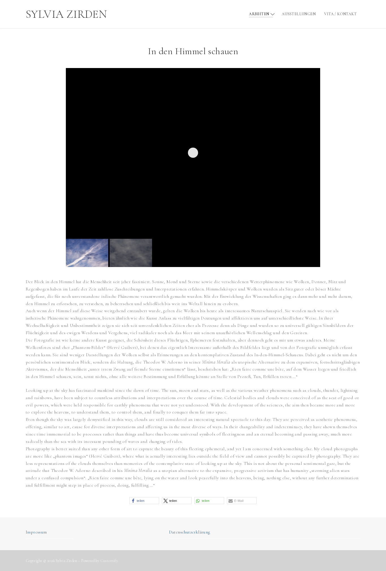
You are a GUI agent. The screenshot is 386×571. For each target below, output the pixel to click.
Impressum (36, 532)
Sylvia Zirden (66, 14)
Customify (109, 560)
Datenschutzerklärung (189, 532)
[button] (144, 500)
